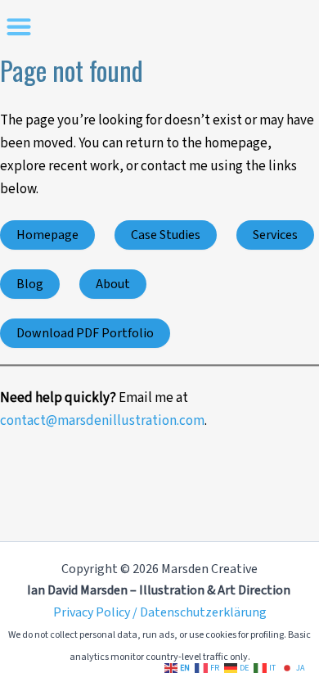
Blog (29, 284)
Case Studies (165, 235)
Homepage (47, 235)
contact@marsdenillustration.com (102, 421)
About (113, 284)
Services (275, 235)
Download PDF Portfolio (85, 333)
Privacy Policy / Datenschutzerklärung (160, 612)
